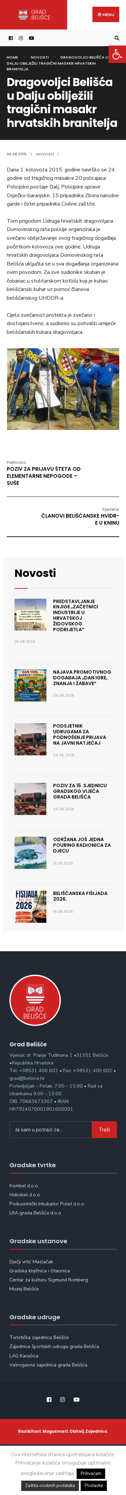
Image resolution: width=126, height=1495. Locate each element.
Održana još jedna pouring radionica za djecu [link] (82, 845)
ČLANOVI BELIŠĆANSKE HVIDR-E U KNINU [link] (80, 516)
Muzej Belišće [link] (24, 1288)
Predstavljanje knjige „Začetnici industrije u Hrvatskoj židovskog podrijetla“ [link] (75, 615)
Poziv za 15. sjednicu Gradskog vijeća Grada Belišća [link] (80, 791)
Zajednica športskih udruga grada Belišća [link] (54, 1346)
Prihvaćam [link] (91, 1474)
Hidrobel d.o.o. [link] (25, 1194)
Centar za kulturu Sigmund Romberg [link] (48, 1279)
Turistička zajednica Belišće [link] (39, 1337)
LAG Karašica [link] (23, 1355)
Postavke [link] (94, 1486)
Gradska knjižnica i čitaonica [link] (39, 1270)
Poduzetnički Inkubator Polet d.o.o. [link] (47, 1203)
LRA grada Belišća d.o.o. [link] (35, 1212)
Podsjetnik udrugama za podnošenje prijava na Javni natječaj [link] (79, 734)
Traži (104, 1129)
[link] (117, 54)
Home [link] (12, 57)
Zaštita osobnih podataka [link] (50, 1486)
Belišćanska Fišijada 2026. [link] (80, 896)
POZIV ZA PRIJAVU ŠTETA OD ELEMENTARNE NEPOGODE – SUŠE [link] (44, 473)
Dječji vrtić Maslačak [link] (31, 1261)
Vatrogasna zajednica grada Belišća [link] (48, 1364)
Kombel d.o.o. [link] (24, 1185)
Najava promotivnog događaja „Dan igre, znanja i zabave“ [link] (82, 678)
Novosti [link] (40, 57)
